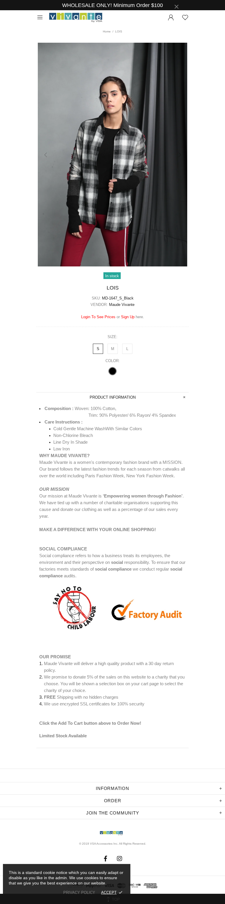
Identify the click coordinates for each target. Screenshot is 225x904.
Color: (112, 361)
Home (107, 31)
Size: (112, 337)
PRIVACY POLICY (79, 892)
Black (112, 371)
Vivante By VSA (78, 17)
